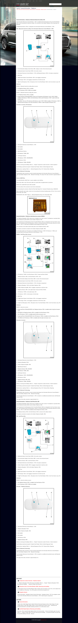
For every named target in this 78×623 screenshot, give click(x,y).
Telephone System (43, 9)
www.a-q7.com (43, 619)
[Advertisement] (39, 14)
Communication (38, 9)
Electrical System (32, 9)
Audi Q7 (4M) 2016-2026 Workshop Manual (23, 9)
